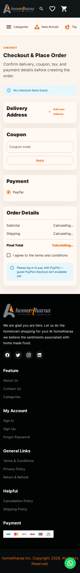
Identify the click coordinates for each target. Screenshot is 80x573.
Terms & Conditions (18, 461)
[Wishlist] (52, 9)
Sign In (8, 421)
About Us (10, 380)
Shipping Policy (15, 509)
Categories (21, 26)
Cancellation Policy (18, 501)
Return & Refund (15, 477)
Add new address (59, 112)
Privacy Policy (14, 469)
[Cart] (64, 9)
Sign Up (9, 429)
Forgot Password (16, 437)
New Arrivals (50, 26)
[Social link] (7, 355)
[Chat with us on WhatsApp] (70, 563)
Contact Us (12, 389)
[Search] (41, 9)
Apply (40, 160)
